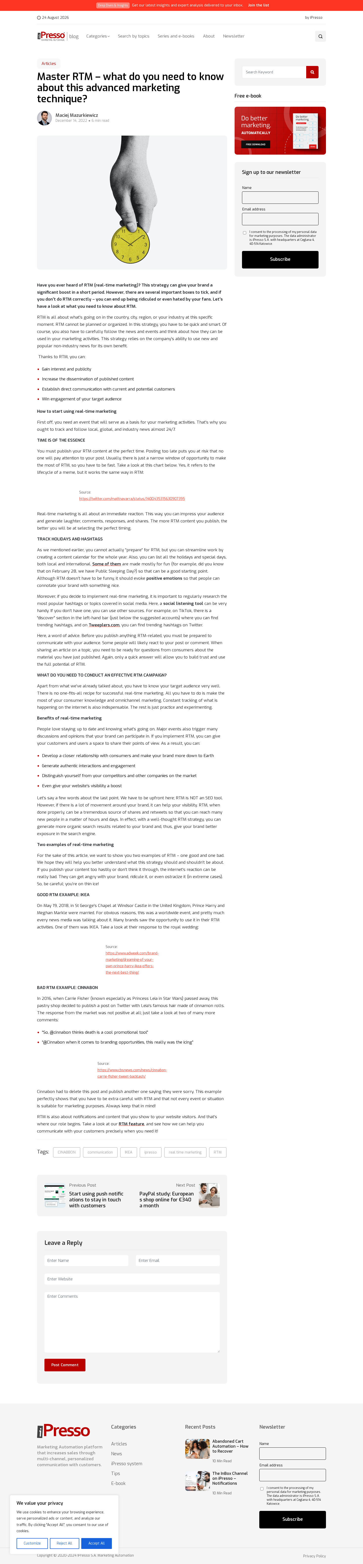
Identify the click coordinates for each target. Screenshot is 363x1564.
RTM (218, 1152)
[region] (64, 1524)
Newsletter (233, 36)
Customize (32, 1543)
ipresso (150, 1152)
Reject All (64, 1543)
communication (100, 1152)
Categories (96, 36)
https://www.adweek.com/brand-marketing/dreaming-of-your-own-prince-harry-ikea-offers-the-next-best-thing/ (132, 963)
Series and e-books (176, 36)
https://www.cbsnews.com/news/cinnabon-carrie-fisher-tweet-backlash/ (132, 1073)
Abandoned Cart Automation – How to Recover (230, 1446)
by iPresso (314, 18)
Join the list (258, 5)
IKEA (128, 1152)
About (209, 36)
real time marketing (185, 1152)
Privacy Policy (314, 1556)
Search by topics (133, 36)
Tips (115, 1474)
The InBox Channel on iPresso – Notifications (230, 1478)
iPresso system (126, 1464)
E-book (118, 1483)
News (116, 1454)
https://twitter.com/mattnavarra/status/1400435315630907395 (132, 498)
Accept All (96, 1543)
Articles (48, 63)
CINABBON (67, 1152)
